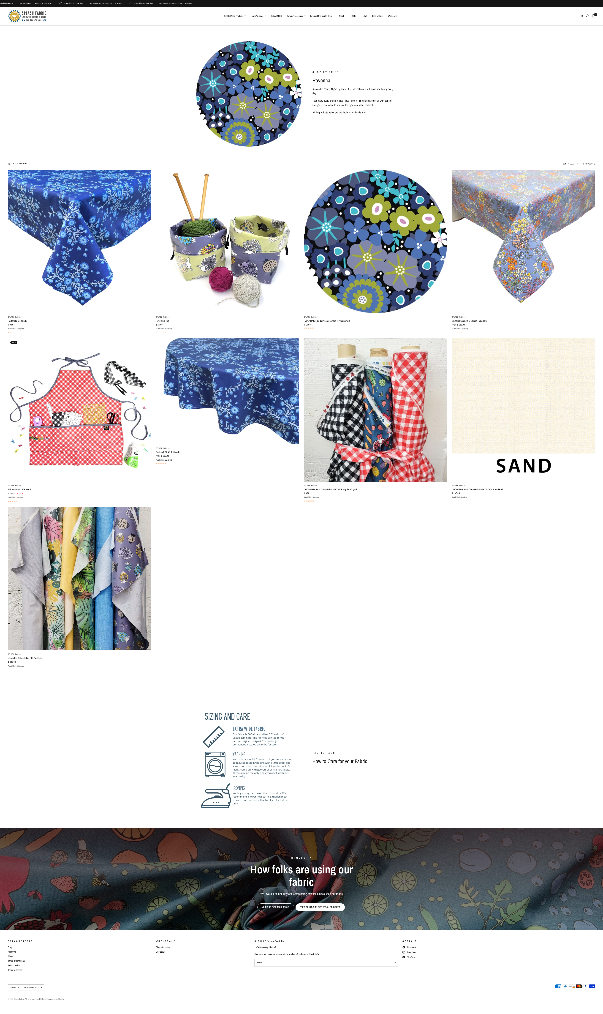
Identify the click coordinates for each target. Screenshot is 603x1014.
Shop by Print (377, 16)
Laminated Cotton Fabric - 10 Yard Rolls (25, 658)
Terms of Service (15, 970)
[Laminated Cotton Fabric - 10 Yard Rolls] (79, 578)
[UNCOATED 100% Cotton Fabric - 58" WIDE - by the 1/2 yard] (375, 410)
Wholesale (392, 16)
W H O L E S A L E (165, 941)
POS (41, 999)
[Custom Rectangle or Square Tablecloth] (523, 241)
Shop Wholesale (163, 947)
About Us (12, 951)
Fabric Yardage (256, 16)
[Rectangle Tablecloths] (79, 241)
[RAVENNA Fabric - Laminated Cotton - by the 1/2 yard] (375, 241)
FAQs (353, 16)
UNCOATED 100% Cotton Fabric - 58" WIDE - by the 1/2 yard (330, 489)
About (341, 16)
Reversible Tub (162, 321)
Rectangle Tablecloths (17, 321)
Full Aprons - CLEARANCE (19, 489)
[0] (593, 16)
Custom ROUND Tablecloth (168, 452)
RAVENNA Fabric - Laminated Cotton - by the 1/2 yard (327, 321)
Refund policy (14, 965)
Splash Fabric (15, 317)
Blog (365, 16)
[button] (275, 907)
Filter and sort (20, 163)
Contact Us (160, 951)
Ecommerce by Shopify (55, 999)
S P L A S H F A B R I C (20, 941)
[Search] (587, 16)
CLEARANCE (276, 16)
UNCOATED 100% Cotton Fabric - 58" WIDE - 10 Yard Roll (477, 489)
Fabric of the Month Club (321, 16)
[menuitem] (234, 16)
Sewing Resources (295, 16)
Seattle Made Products (233, 16)
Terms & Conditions (16, 960)
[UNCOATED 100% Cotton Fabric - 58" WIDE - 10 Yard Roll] (523, 410)
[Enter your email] (394, 963)
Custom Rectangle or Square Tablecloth (469, 321)
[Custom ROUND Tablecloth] (227, 391)
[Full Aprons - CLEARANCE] (79, 410)
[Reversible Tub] (227, 241)
